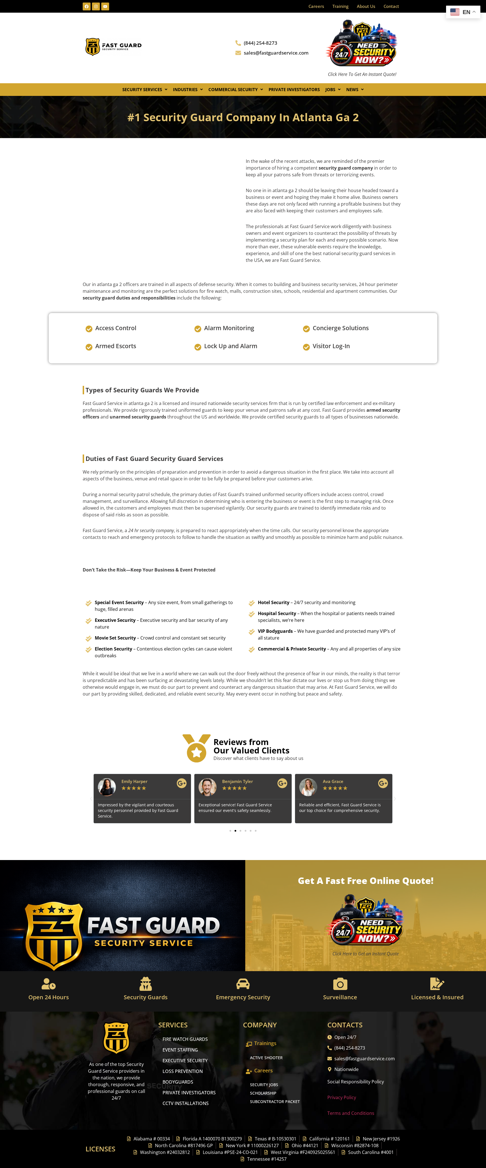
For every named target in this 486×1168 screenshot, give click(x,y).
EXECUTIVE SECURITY (185, 1060)
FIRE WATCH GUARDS (185, 1039)
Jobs (330, 89)
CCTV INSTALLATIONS (186, 1103)
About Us (366, 6)
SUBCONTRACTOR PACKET (275, 1101)
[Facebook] (87, 6)
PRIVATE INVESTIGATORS (189, 1093)
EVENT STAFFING (180, 1050)
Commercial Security (233, 89)
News (352, 89)
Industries (185, 89)
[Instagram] (96, 6)
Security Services (142, 89)
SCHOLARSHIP (263, 1093)
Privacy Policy (341, 1097)
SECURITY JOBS (264, 1084)
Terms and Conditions (350, 1113)
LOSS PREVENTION (183, 1071)
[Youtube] (105, 6)
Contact (391, 6)
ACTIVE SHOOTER (266, 1057)
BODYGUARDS (178, 1082)
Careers (316, 6)
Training (340, 6)
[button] (145, 89)
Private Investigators (294, 89)
